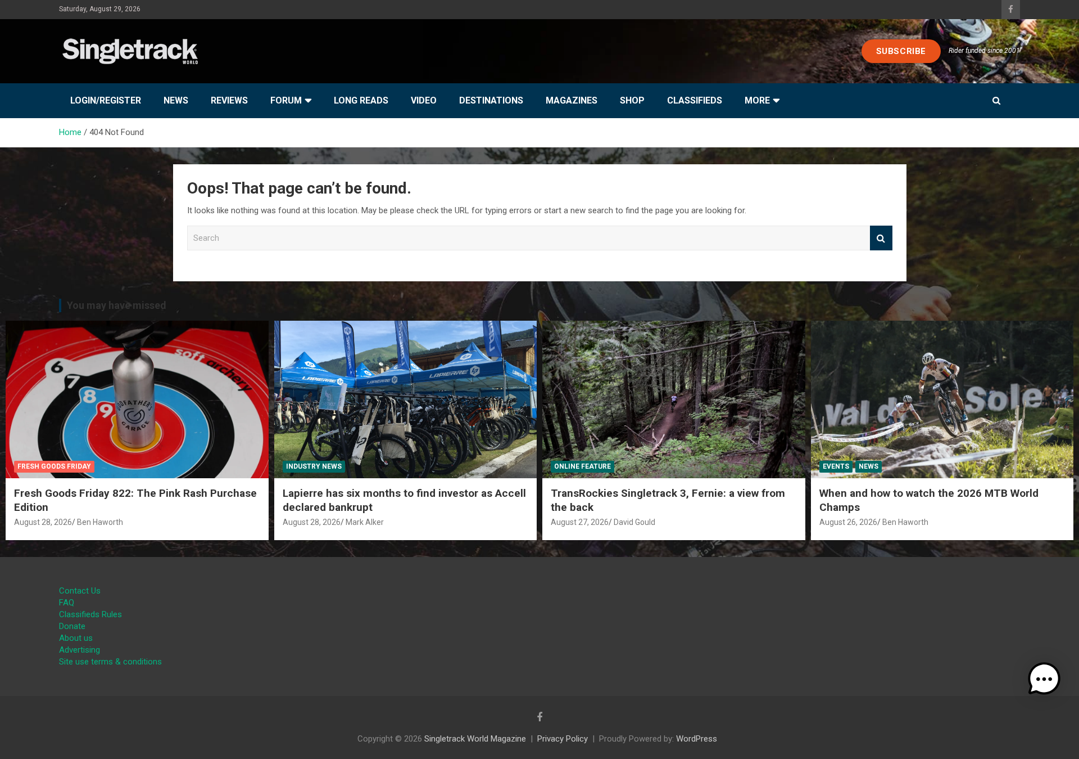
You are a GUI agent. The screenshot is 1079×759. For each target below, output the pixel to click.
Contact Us (80, 591)
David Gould (634, 522)
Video (424, 100)
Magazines (571, 100)
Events (836, 466)
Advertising (79, 650)
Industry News (314, 466)
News (176, 100)
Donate (72, 626)
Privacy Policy (562, 739)
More (757, 100)
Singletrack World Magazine (475, 739)
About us (76, 638)
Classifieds (694, 100)
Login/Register (105, 100)
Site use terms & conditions (110, 662)
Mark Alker (365, 522)
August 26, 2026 (848, 522)
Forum (286, 100)
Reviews (229, 100)
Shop (632, 100)
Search (881, 238)
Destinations (491, 100)
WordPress (696, 739)
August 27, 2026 (580, 522)
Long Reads (361, 100)
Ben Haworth (100, 522)
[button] (1044, 679)
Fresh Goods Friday (54, 466)
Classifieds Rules (90, 614)
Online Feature (582, 466)
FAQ (66, 603)
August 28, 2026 (43, 522)
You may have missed (116, 305)
